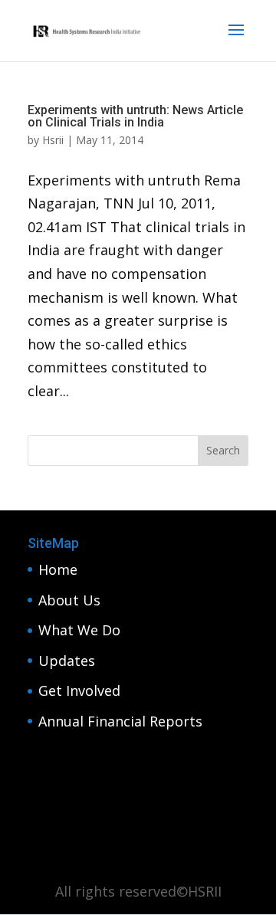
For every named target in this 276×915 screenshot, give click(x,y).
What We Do (79, 630)
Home (57, 569)
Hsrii (53, 140)
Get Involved (79, 690)
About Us (69, 600)
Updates (66, 660)
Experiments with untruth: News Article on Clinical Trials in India (135, 116)
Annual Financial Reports (120, 721)
